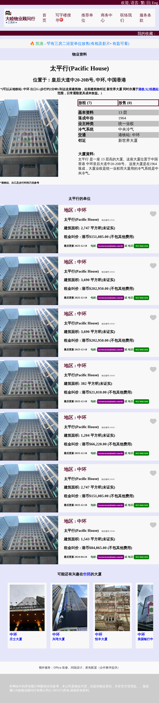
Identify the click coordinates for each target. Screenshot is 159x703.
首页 (44, 17)
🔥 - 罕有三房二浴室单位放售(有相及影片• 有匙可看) (79, 43)
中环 (87, 574)
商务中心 (106, 17)
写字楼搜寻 (63, 17)
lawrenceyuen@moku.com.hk (110, 246)
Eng (155, 3)
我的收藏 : (146, 33)
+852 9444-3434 (141, 246)
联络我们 (126, 17)
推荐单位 (87, 17)
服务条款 (145, 17)
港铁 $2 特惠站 (148, 89)
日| (148, 3)
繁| (133, 3)
